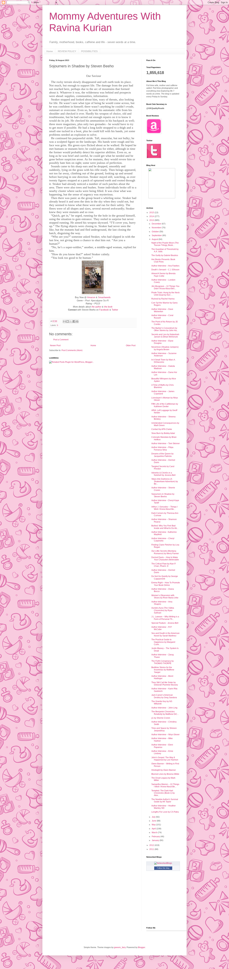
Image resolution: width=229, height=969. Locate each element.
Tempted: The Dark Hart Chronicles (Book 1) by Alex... (163, 793)
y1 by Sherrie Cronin (160, 718)
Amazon (91, 297)
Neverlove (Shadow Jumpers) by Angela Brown (165, 348)
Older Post (130, 345)
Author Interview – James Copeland (162, 392)
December (157, 224)
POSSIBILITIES (89, 51)
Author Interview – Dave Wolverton (162, 310)
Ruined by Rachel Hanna (163, 299)
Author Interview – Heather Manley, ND (163, 807)
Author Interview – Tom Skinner (165, 443)
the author (96, 306)
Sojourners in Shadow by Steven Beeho (162, 495)
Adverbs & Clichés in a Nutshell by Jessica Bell (163, 474)
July (154, 817)
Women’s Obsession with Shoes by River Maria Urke (164, 596)
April (154, 828)
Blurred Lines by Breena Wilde (165, 774)
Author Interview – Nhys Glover (165, 734)
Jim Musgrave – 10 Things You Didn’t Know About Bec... (165, 287)
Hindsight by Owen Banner (163, 770)
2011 (152, 849)
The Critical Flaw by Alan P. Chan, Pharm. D (163, 565)
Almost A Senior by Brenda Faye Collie (163, 274)
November (157, 227)
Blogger (141, 947)
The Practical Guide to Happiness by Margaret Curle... (163, 642)
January (156, 840)
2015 (152, 212)
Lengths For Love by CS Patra (165, 812)
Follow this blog (163, 868)
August (155, 239)
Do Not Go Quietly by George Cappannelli (164, 577)
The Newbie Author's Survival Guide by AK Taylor (164, 800)
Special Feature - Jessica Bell (164, 623)
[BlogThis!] (67, 321)
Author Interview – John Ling (164, 708)
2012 (152, 845)
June (154, 821)
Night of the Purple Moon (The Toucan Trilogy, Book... (165, 244)
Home (49, 51)
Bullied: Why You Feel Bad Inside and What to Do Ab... (164, 527)
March (155, 832)
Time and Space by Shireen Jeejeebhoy (164, 729)
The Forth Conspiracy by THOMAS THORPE (162, 662)
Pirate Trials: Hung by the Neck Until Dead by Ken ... (165, 293)
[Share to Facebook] (74, 321)
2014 (152, 216)
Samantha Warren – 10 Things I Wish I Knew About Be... (165, 785)
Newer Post (55, 345)
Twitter (115, 309)
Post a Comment (60, 339)
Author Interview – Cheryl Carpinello (162, 539)
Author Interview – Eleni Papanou (162, 746)
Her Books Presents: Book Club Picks (163, 260)
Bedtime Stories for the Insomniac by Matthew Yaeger (162, 669)
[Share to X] (70, 321)
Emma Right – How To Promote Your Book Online (165, 583)
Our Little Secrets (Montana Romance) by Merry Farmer (165, 552)
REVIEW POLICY (67, 51)
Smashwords (104, 297)
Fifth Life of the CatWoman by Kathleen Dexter (164, 405)
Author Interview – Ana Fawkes (165, 266)
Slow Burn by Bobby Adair (163, 433)
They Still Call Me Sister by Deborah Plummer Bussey (164, 683)
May (154, 824)
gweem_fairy (120, 947)
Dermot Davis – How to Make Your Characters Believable (165, 558)
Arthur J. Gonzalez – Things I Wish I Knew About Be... (164, 508)
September (157, 235)
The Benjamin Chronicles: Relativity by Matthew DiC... (165, 712)
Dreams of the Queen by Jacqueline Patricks (162, 455)
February (156, 836)
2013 (152, 220)
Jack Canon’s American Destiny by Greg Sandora (164, 696)
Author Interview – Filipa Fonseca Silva (162, 448)
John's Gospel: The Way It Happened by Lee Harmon (164, 758)
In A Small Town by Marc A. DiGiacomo (163, 361)
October (155, 231)
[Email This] (64, 321)
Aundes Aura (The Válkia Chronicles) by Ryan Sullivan (162, 610)
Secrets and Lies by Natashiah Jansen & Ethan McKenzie (165, 335)
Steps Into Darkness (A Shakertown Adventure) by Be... (164, 481)
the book (108, 306)
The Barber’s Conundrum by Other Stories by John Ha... (164, 329)
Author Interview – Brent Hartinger (162, 677)
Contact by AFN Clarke (161, 429)
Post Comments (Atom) (72, 350)
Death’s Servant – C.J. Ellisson (165, 269)
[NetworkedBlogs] (163, 863)
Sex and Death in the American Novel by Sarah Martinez (165, 634)
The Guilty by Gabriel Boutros (164, 255)
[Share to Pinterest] (77, 321)
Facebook (104, 309)
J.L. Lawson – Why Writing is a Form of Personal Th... (165, 617)
